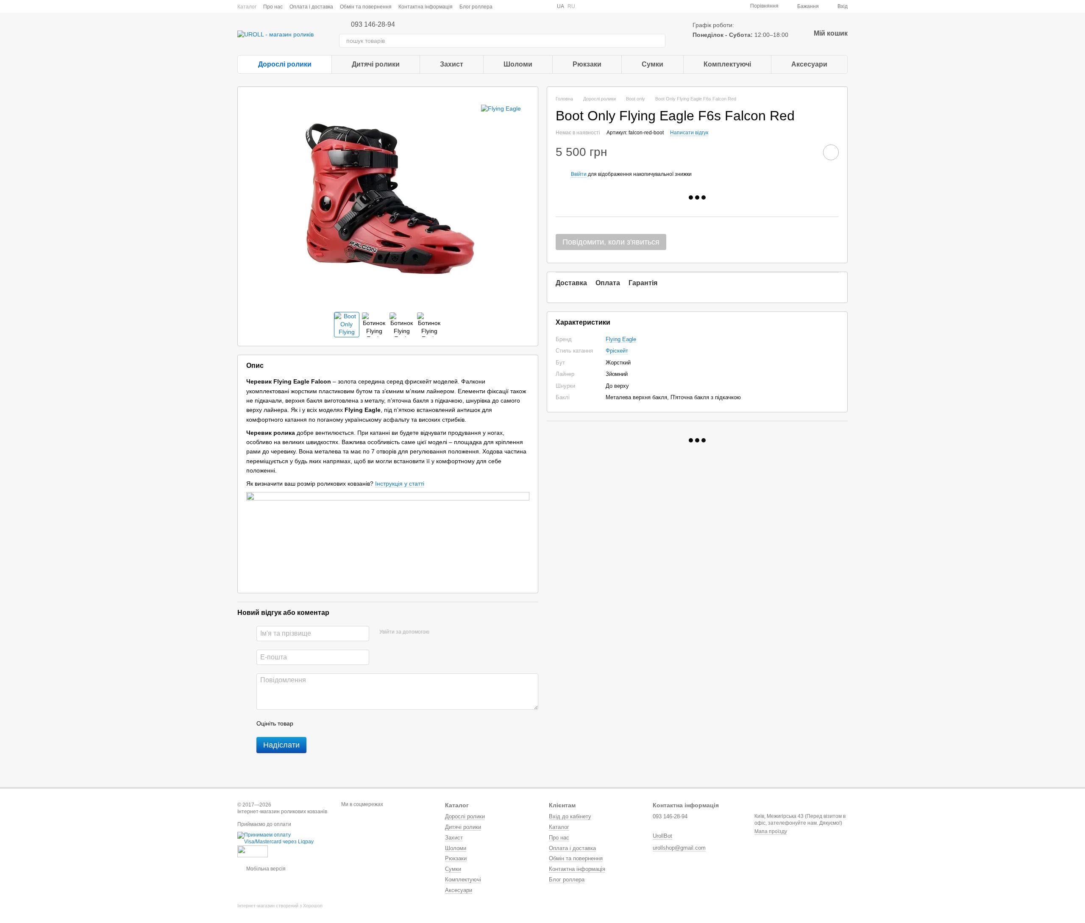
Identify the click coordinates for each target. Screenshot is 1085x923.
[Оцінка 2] (321, 723)
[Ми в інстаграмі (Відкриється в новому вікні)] (524, 6)
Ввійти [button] (579, 174)
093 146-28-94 (373, 24)
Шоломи (518, 64)
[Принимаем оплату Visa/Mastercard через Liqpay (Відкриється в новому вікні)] (282, 838)
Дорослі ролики (285, 64)
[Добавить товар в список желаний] (831, 152)
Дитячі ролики (376, 64)
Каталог (246, 7)
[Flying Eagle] (501, 108)
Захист (451, 64)
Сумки (652, 64)
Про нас (273, 7)
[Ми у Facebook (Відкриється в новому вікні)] (504, 6)
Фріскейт (617, 351)
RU (571, 6)
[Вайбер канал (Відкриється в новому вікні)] (545, 6)
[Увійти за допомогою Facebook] (439, 632)
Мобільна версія (265, 869)
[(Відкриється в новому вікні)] (252, 851)
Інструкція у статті (399, 483)
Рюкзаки (587, 64)
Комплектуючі (727, 64)
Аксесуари (809, 64)
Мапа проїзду (770, 831)
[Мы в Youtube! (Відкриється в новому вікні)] (514, 6)
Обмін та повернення (366, 7)
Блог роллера (475, 7)
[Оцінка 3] (334, 723)
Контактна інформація (425, 7)
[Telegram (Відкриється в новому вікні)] (534, 6)
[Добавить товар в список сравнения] (807, 152)
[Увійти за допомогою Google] (452, 632)
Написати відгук (689, 133)
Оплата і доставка (311, 7)
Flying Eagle (621, 339)
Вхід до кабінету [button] (570, 816)
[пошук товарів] (658, 40)
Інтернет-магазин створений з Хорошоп (280, 905)
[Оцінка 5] (361, 723)
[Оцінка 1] (307, 723)
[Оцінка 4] (348, 723)
